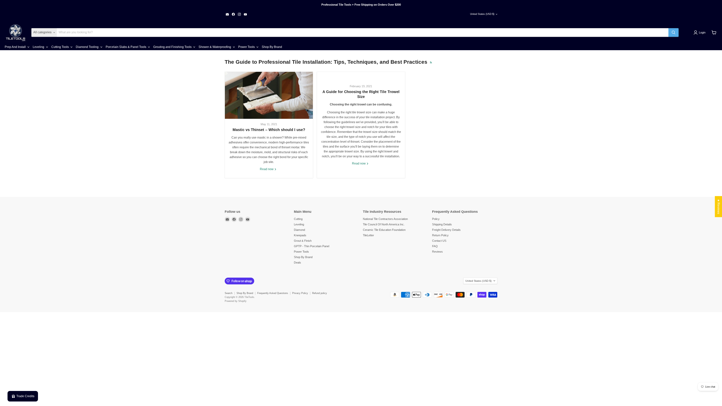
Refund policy (319, 293)
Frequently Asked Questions (272, 293)
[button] (700, 32)
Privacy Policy (300, 293)
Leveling (299, 224)
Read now (267, 169)
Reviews (437, 251)
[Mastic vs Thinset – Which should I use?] (269, 95)
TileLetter (368, 235)
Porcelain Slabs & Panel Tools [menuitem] (126, 46)
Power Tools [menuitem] (246, 46)
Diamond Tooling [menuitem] (87, 46)
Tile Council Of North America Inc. (383, 224)
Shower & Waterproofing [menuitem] (215, 46)
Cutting (298, 218)
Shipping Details (442, 224)
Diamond (299, 229)
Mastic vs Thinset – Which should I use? (269, 130)
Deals (297, 262)
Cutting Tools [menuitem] (60, 46)
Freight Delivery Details (446, 229)
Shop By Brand (303, 257)
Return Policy (440, 235)
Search (228, 293)
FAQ (435, 246)
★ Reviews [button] (718, 206)
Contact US (439, 240)
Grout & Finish (303, 240)
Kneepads (300, 235)
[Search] (673, 32)
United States (482, 14)
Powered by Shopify (235, 301)
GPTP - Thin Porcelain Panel (311, 246)
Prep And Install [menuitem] (15, 46)
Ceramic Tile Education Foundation (384, 229)
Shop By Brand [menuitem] (272, 46)
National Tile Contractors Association (385, 218)
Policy (436, 218)
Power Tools (301, 251)
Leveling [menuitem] (38, 46)
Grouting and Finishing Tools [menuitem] (172, 46)
